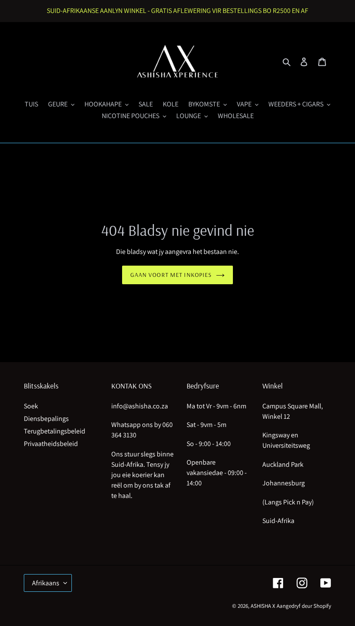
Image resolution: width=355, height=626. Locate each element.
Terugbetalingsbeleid (54, 431)
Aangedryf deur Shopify (304, 606)
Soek (31, 406)
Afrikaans (45, 582)
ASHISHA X (263, 606)
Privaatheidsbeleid (51, 443)
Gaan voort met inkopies (171, 275)
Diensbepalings (46, 418)
